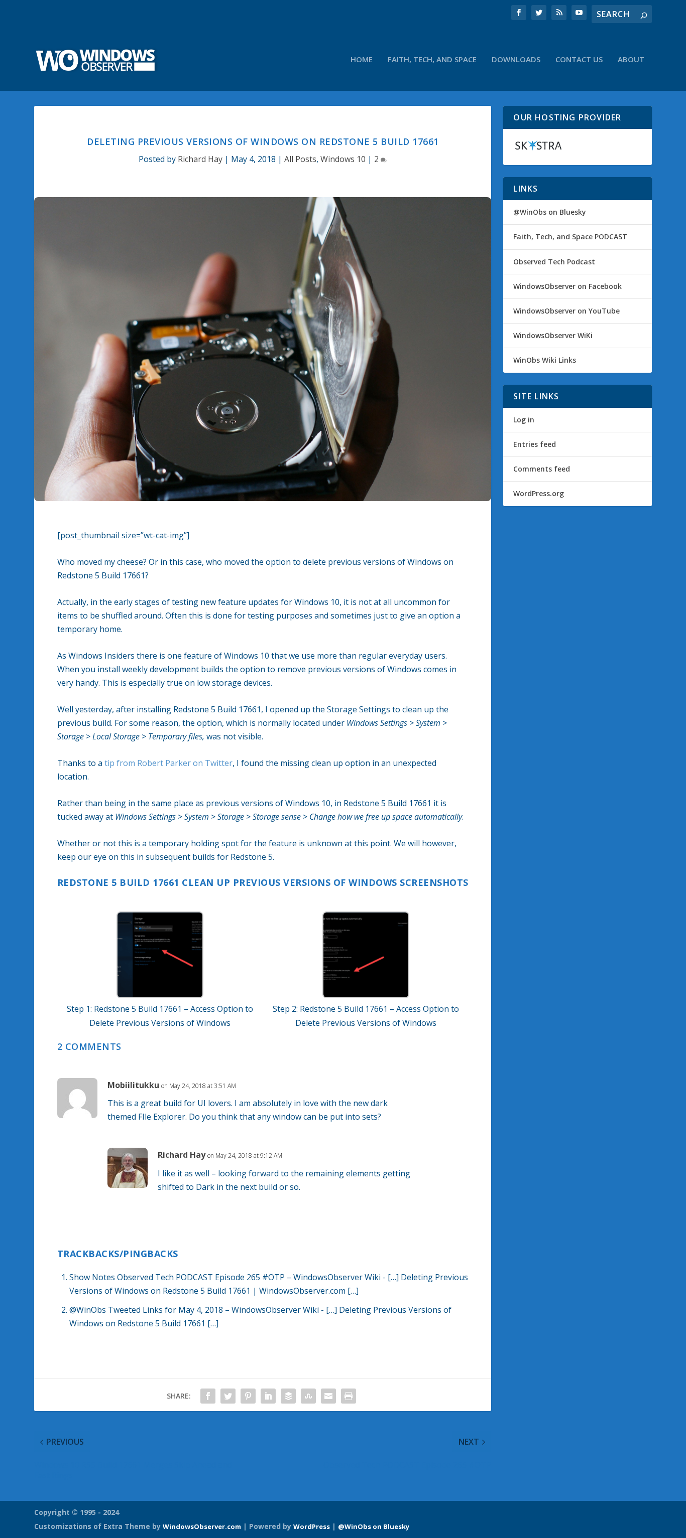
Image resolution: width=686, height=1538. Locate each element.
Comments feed (541, 469)
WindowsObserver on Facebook (567, 286)
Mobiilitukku (133, 1085)
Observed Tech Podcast (554, 261)
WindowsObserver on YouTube (566, 311)
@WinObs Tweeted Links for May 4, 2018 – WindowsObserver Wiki (194, 1309)
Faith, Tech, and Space (432, 59)
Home (362, 59)
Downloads (516, 59)
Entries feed (534, 444)
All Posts (300, 159)
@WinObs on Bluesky (549, 212)
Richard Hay (200, 159)
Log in (523, 419)
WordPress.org (538, 493)
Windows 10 (343, 159)
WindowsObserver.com (202, 1526)
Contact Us (579, 59)
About (631, 59)
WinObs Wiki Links (544, 360)
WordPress (311, 1526)
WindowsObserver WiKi (553, 335)
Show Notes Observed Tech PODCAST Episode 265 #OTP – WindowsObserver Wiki (225, 1277)
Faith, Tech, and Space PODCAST (570, 236)
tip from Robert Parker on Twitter (168, 762)
